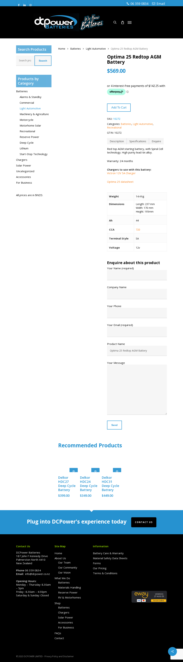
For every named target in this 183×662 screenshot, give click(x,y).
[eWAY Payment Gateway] (149, 604)
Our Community (67, 567)
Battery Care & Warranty (108, 553)
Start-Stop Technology (34, 154)
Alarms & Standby (30, 97)
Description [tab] (117, 141)
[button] (130, 22)
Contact (59, 638)
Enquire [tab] (156, 141)
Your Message (116, 363)
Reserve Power (29, 137)
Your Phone (114, 306)
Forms (97, 563)
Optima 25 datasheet (120, 181)
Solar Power (23, 165)
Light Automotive (30, 108)
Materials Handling (69, 587)
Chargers (21, 159)
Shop (58, 603)
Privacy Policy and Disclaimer (59, 656)
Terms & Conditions (105, 573)
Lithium (24, 148)
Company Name (117, 287)
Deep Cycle (27, 142)
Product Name (116, 344)
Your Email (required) (120, 325)
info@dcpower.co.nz (37, 574)
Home (61, 48)
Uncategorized (25, 171)
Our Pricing (100, 568)
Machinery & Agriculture (34, 114)
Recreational (27, 131)
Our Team (64, 562)
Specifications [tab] (137, 141)
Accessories (23, 177)
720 (138, 229)
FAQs (58, 633)
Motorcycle (26, 120)
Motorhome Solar (30, 125)
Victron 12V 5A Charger (121, 173)
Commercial (27, 102)
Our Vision (64, 572)
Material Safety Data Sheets (110, 558)
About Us (60, 558)
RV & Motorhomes (69, 597)
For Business (24, 182)
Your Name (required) (120, 268)
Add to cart (118, 107)
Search (43, 60)
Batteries (22, 91)
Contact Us (144, 522)
